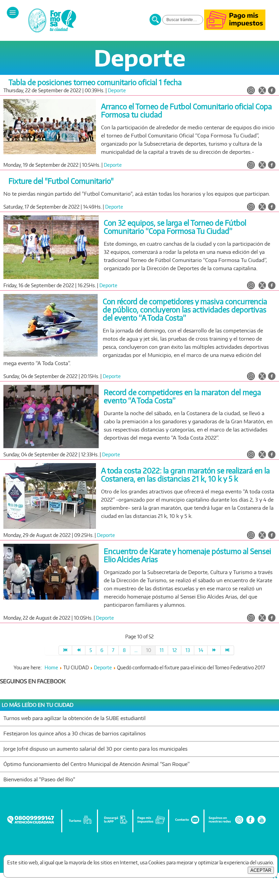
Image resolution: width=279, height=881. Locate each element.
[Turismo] (80, 823)
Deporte (117, 90)
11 (162, 650)
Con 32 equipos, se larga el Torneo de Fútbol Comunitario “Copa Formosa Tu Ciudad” (175, 226)
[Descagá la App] (116, 823)
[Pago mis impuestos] (234, 28)
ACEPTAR (260, 870)
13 (187, 650)
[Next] (214, 650)
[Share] (272, 90)
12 (174, 650)
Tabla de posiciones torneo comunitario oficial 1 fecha (95, 82)
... (135, 650)
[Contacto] (187, 823)
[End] (227, 650)
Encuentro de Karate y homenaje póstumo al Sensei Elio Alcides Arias (187, 555)
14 (200, 650)
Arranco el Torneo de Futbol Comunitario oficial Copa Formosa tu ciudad (186, 110)
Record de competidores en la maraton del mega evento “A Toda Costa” (182, 396)
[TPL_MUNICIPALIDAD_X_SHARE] (262, 90)
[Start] (65, 650)
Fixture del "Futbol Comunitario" (61, 180)
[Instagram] (239, 823)
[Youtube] (262, 823)
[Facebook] (250, 823)
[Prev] (78, 650)
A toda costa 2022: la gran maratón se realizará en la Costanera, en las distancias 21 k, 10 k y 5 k (185, 474)
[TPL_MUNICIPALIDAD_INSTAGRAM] (251, 90)
